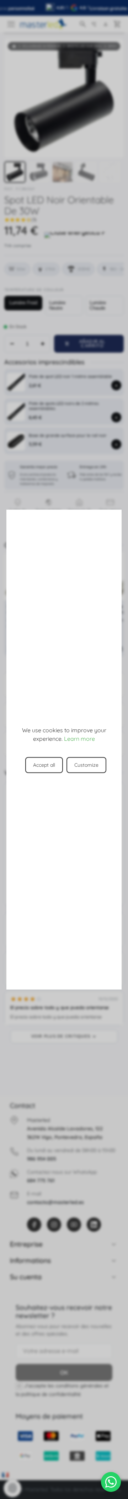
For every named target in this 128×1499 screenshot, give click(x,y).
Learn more (79, 738)
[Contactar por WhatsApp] (111, 1482)
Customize (86, 765)
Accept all (44, 765)
